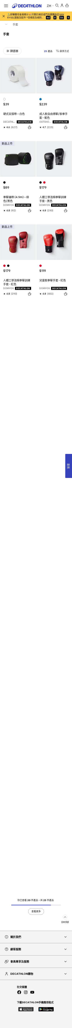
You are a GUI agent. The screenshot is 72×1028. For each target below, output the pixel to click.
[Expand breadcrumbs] (6, 24)
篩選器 (14, 50)
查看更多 (36, 911)
